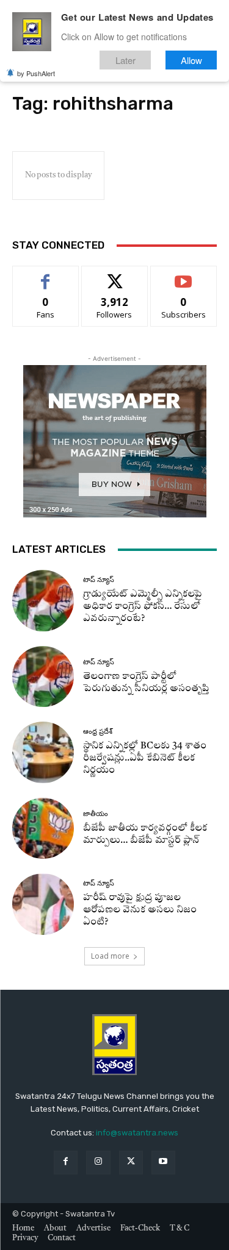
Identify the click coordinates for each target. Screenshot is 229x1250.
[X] (131, 1162)
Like (45, 275)
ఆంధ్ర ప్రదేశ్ (97, 731)
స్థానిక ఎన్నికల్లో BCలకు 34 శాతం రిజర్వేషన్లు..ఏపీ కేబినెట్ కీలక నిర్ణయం (144, 758)
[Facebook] (66, 1162)
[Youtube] (163, 1162)
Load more (110, 956)
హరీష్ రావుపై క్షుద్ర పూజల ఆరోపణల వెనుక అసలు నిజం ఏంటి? (140, 910)
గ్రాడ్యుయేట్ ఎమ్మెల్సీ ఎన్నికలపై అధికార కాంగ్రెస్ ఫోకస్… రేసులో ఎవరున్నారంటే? (142, 606)
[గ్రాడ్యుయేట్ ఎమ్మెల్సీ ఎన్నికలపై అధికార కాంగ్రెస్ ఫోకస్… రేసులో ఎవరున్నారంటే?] (43, 600)
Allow (191, 60)
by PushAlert (36, 73)
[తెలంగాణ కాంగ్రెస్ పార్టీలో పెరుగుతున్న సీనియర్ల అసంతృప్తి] (43, 677)
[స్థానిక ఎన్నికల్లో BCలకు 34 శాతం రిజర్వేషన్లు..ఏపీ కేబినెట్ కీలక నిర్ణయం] (43, 752)
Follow (114, 275)
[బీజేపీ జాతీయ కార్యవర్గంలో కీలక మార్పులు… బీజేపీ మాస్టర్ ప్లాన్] (43, 828)
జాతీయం (95, 814)
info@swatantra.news (137, 1132)
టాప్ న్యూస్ (98, 580)
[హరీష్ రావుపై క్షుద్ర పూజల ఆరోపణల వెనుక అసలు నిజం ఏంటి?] (43, 904)
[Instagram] (98, 1162)
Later (125, 60)
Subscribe (184, 275)
